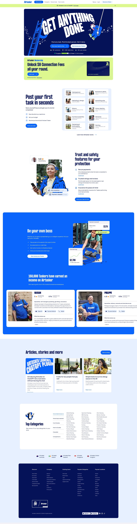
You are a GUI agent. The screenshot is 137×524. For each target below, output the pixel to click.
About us (48, 473)
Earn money (34, 475)
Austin (96, 487)
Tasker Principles (50, 481)
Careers (48, 475)
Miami (96, 481)
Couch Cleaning (100, 421)
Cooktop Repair (85, 421)
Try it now (75, 5)
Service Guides (35, 481)
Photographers (80, 479)
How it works (34, 473)
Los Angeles (97, 479)
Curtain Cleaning (70, 423)
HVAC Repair (100, 429)
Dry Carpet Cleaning (101, 423)
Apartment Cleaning (86, 413)
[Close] (115, 5)
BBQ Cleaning (85, 415)
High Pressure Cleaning (87, 431)
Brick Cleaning (85, 417)
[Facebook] (100, 513)
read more (81, 175)
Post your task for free (83, 199)
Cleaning (69, 421)
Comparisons (56, 436)
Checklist (55, 432)
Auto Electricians (80, 489)
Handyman (79, 473)
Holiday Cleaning (101, 431)
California (97, 493)
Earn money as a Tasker (78, 46)
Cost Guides (56, 423)
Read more (30, 392)
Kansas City (97, 477)
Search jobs (34, 477)
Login (64, 477)
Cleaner (79, 481)
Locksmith (79, 487)
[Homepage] (28, 2)
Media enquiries (50, 477)
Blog (47, 485)
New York (97, 483)
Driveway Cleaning (86, 423)
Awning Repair (70, 415)
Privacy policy (49, 489)
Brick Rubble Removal (102, 417)
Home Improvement (58, 418)
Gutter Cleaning (85, 429)
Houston (96, 489)
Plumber (79, 485)
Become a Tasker (107, 2)
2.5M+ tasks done (69, 50)
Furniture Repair (70, 429)
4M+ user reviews (82, 50)
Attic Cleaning (100, 413)
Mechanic (79, 491)
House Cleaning (70, 433)
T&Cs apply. (39, 77)
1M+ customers (56, 50)
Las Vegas (97, 485)
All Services (79, 495)
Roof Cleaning (85, 437)
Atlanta (96, 473)
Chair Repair (100, 419)
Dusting (83, 425)
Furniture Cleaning (101, 427)
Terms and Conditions (51, 483)
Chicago (96, 491)
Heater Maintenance (71, 431)
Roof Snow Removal (101, 437)
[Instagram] (102, 513)
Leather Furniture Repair (102, 433)
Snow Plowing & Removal (87, 439)
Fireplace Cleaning (101, 425)
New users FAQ (35, 485)
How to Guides (57, 427)
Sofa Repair (99, 439)
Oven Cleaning (100, 435)
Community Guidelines (51, 479)
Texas (96, 495)
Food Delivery (80, 477)
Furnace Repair (85, 427)
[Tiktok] (104, 513)
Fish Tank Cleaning (71, 427)
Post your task (31, 126)
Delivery (79, 493)
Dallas (96, 475)
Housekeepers (85, 433)
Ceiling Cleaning (85, 419)
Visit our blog (106, 352)
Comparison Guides (36, 483)
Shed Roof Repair (71, 439)
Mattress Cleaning (71, 435)
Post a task (39, 2)
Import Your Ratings (66, 479)
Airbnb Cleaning (70, 413)
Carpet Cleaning (70, 419)
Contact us (49, 487)
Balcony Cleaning (101, 415)
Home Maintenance (58, 414)
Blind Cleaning (70, 417)
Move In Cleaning (86, 435)
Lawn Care (79, 475)
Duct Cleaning (70, 425)
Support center (66, 481)
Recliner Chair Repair (71, 437)
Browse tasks (65, 475)
